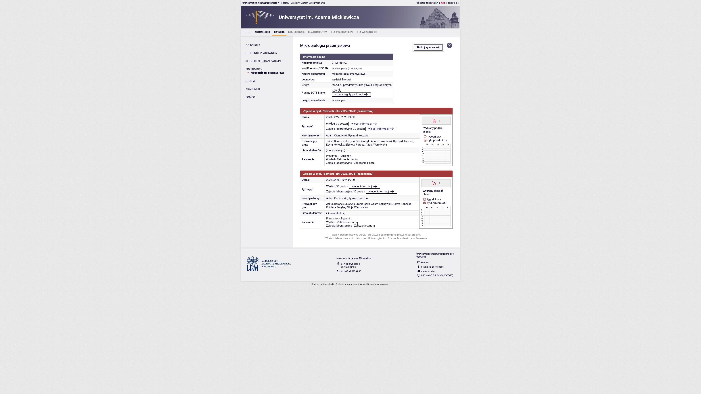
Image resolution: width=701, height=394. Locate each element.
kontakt (425, 262)
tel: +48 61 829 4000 (351, 271)
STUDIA (250, 81)
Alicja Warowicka (376, 144)
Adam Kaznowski (336, 135)
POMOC (250, 97)
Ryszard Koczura (358, 135)
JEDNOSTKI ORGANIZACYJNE (264, 61)
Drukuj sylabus (426, 47)
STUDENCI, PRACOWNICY (261, 53)
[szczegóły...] (440, 120)
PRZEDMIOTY (254, 69)
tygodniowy (434, 136)
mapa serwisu (428, 271)
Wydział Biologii (341, 79)
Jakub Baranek (335, 141)
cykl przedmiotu (437, 140)
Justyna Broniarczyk (357, 141)
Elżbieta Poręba (354, 144)
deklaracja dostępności (432, 267)
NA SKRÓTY (253, 45)
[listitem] (262, 32)
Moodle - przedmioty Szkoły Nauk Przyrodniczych (362, 85)
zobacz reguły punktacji (349, 94)
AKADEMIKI (253, 89)
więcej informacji (361, 123)
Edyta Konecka (335, 144)
